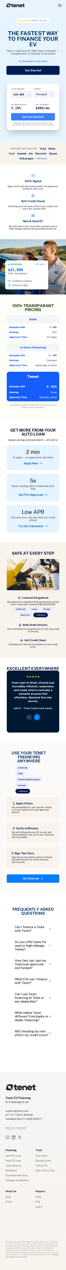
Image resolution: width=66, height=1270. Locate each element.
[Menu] (59, 5)
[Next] (37, 717)
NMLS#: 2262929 (16, 1128)
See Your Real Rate (33, 117)
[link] (33, 463)
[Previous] (29, 717)
